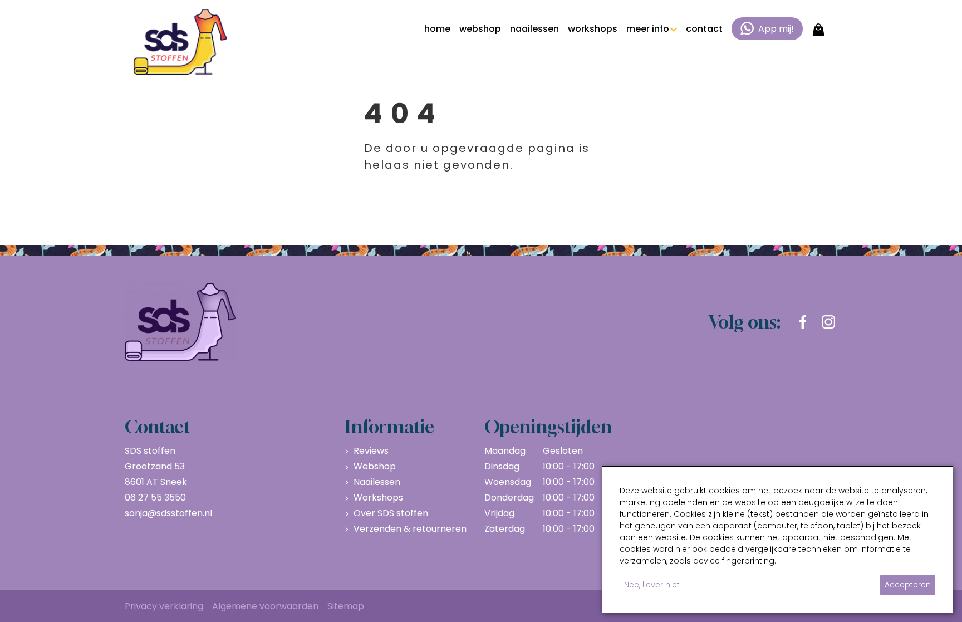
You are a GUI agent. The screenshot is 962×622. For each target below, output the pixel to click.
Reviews (371, 450)
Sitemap (345, 606)
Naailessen (377, 482)
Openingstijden (548, 426)
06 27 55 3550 (155, 497)
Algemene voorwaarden (265, 606)
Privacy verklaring (164, 606)
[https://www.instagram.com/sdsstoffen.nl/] (828, 322)
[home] (180, 42)
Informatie (389, 426)
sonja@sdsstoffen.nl (168, 513)
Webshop (375, 466)
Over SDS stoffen (391, 513)
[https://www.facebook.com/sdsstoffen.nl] (803, 322)
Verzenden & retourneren (410, 528)
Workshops (378, 497)
